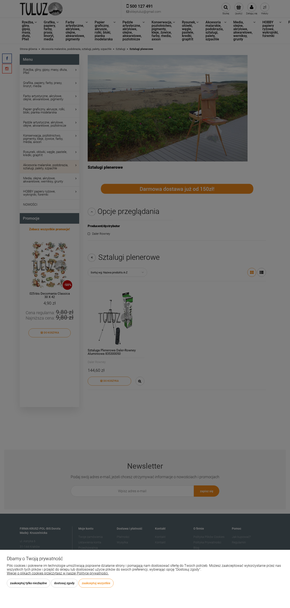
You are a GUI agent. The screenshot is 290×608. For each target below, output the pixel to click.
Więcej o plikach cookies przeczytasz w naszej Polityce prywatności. (58, 573)
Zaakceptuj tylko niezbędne (28, 583)
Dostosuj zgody (64, 583)
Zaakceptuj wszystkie (96, 583)
